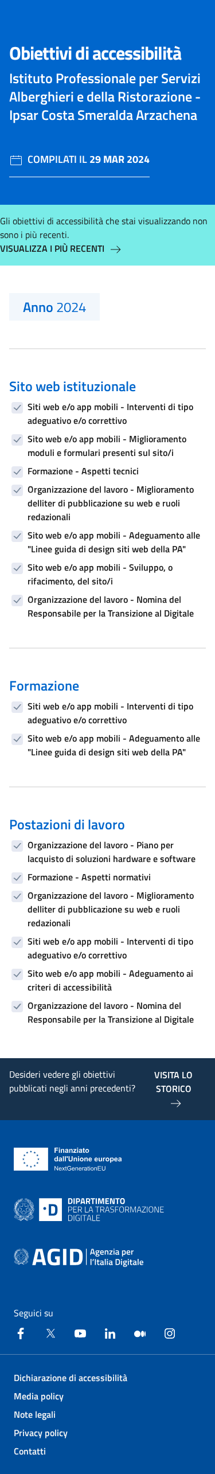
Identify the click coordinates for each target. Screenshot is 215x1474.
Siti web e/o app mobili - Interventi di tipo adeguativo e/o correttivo (110, 413)
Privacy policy (41, 1433)
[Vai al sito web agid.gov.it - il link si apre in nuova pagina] (78, 1258)
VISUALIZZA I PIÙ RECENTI (52, 248)
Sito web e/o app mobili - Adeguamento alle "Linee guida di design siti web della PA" (114, 542)
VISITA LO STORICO (173, 1081)
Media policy (39, 1396)
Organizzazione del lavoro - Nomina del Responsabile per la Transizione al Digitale (111, 606)
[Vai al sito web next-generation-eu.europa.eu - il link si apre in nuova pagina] (68, 1159)
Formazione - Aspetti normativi (89, 877)
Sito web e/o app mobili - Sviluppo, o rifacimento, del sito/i (100, 574)
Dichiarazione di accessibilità (70, 1378)
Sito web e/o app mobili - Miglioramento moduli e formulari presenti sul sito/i (107, 445)
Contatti (30, 1451)
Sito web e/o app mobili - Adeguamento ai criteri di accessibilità (110, 980)
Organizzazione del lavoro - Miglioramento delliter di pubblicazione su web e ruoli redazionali (111, 503)
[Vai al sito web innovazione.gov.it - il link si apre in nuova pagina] (91, 1209)
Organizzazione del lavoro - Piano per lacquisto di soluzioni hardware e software (112, 851)
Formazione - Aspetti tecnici (83, 471)
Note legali (35, 1414)
